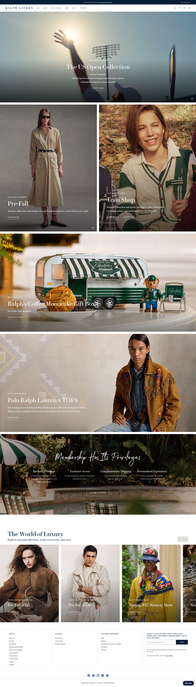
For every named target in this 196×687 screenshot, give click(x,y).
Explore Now (15, 317)
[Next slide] (185, 539)
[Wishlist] (184, 8)
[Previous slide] (180, 539)
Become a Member (98, 492)
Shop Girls (130, 217)
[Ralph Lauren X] (102, 675)
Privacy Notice (168, 655)
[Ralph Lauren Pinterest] (107, 675)
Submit (182, 642)
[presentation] (48, 168)
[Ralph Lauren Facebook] (93, 675)
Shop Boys (113, 217)
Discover (83, 8)
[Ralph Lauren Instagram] (89, 675)
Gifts (74, 8)
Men (38, 8)
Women (45, 8)
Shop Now (98, 88)
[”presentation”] (29, 583)
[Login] (179, 8)
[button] (175, 8)
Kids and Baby (56, 8)
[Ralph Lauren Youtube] (98, 675)
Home (66, 8)
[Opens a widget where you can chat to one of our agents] (188, 683)
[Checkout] (189, 8)
